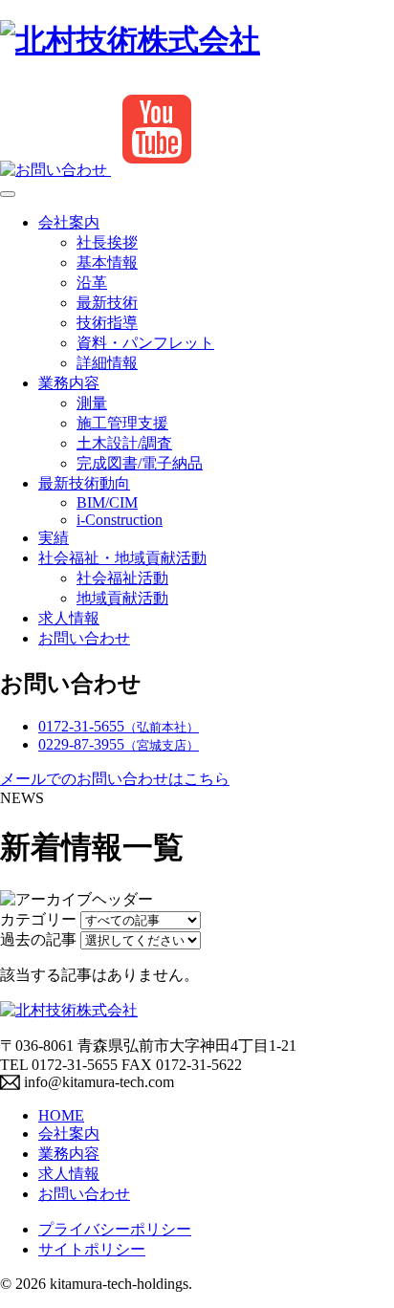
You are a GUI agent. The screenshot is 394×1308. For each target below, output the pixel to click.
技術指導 (107, 323)
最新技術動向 (84, 483)
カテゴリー (38, 919)
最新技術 (107, 302)
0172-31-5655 (118, 726)
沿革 (92, 282)
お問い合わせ (84, 638)
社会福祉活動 (122, 578)
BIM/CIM (107, 502)
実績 (53, 538)
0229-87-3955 (118, 744)
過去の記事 (38, 939)
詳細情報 (107, 363)
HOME (61, 1115)
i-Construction (120, 520)
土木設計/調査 (124, 443)
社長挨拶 (107, 242)
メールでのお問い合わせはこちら (115, 779)
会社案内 (68, 222)
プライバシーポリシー (114, 1229)
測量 (92, 403)
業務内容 (68, 383)
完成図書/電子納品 (140, 463)
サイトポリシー (91, 1249)
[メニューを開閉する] (7, 194)
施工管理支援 (122, 423)
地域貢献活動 (122, 598)
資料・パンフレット (145, 343)
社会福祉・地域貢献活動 (122, 558)
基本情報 (107, 262)
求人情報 (68, 618)
